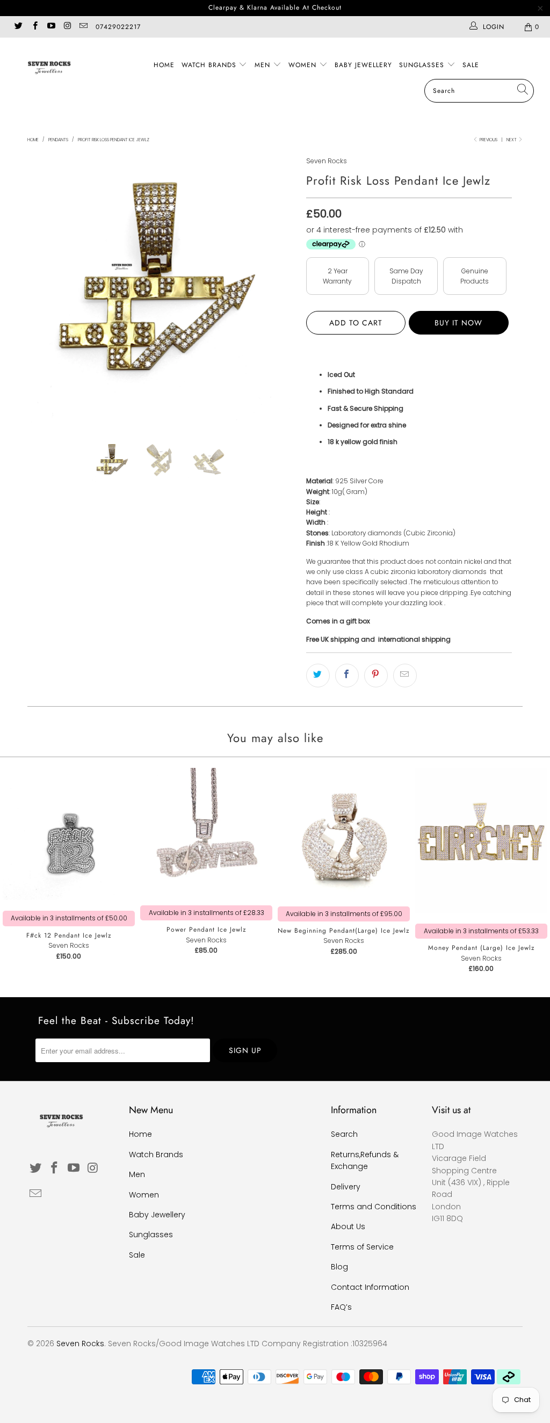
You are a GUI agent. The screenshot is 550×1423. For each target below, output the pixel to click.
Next (512, 140)
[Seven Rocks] (49, 67)
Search (344, 1134)
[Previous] (41, 289)
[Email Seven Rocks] (83, 26)
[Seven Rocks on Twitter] (18, 26)
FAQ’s (341, 1307)
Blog (339, 1266)
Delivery (345, 1186)
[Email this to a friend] (405, 675)
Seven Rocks (326, 160)
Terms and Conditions (373, 1206)
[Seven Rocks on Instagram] (66, 26)
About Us (348, 1226)
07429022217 (118, 27)
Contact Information (370, 1287)
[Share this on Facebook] (347, 675)
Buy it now (458, 322)
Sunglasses (423, 65)
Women (303, 65)
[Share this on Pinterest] (376, 675)
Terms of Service (362, 1247)
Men (264, 65)
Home (164, 65)
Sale (470, 65)
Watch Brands (210, 65)
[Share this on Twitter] (318, 675)
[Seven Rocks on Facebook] (34, 26)
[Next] (281, 289)
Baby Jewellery (363, 65)
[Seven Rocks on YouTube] (50, 26)
